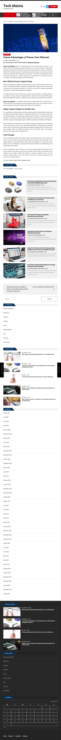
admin (6, 60)
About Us (10, 736)
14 (38, 714)
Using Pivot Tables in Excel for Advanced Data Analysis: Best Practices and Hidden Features (41, 248)
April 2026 (6, 425)
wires (29, 160)
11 (15, 714)
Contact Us (18, 736)
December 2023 (7, 488)
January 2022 (7, 572)
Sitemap (25, 736)
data (7, 160)
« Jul (4, 727)
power (15, 160)
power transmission (22, 160)
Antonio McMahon (33, 201)
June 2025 (6, 442)
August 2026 (6, 413)
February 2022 (7, 568)
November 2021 (7, 581)
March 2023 (6, 522)
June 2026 (6, 421)
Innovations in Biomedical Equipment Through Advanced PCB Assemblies (41, 265)
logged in (11, 168)
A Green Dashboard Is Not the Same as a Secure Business (37, 377)
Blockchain (6, 313)
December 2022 (7, 530)
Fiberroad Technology (33, 62)
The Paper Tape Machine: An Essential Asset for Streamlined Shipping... (41, 14)
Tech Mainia (13, 6)
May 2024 (6, 476)
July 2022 (6, 547)
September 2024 (7, 463)
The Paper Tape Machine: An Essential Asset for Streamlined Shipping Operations (41, 182)
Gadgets (5, 321)
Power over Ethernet (9, 101)
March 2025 (6, 446)
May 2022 (6, 556)
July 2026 (6, 417)
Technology (7, 54)
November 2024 (7, 455)
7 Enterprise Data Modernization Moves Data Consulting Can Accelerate (40, 198)
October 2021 (6, 585)
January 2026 (7, 429)
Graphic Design (7, 329)
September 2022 (7, 539)
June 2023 (6, 509)
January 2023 (7, 526)
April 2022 (6, 560)
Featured (5, 317)
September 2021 (7, 589)
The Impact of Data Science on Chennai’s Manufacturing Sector (39, 232)
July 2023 (6, 505)
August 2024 (6, 467)
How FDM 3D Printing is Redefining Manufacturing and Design (37, 215)
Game (4, 325)
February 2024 (7, 480)
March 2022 (6, 564)
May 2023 (6, 514)
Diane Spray (32, 185)
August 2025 (6, 438)
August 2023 (6, 501)
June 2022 (6, 551)
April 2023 (6, 518)
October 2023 (6, 497)
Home (5, 736)
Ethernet (11, 160)
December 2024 (7, 451)
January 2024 (7, 484)
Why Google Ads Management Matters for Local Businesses (25, 15)
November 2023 (7, 493)
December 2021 (7, 577)
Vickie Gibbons (32, 251)
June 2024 (6, 472)
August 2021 (6, 593)
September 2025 (7, 434)
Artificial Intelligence (8, 308)
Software (5, 338)
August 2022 (6, 543)
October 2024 (6, 459)
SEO (4, 334)
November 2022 (7, 535)
